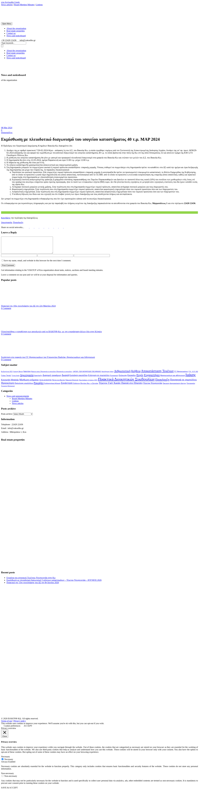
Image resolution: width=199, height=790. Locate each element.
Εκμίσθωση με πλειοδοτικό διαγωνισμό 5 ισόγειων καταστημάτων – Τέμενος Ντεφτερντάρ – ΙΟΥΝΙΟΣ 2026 (54, 580)
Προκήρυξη (18, 222)
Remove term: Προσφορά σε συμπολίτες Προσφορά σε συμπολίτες (51, 371)
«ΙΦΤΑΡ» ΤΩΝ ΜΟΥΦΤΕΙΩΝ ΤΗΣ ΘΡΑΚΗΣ (87, 371)
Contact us (11, 33)
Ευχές (139, 375)
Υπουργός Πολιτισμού (8, 386)
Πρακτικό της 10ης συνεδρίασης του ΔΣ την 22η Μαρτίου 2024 (28, 306)
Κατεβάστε (6, 218)
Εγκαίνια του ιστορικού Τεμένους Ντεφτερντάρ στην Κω (31, 578)
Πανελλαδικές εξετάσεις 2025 (88, 380)
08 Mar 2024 (6, 128)
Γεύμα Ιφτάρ (15, 375)
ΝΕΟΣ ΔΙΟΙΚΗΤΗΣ (45, 380)
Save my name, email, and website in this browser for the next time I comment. (37, 260)
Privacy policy (20, 721)
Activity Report (18, 371)
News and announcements (17, 396)
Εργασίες (131, 375)
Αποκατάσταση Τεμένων (157, 371)
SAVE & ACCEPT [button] (9, 787)
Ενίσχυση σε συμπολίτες (99, 375)
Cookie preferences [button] (12, 726)
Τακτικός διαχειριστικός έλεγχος (174, 383)
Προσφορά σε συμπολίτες (183, 379)
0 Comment (6, 308)
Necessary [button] (5, 756)
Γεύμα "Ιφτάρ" (6, 375)
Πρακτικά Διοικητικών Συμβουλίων (126, 379)
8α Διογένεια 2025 (7, 371)
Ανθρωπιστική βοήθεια (127, 371)
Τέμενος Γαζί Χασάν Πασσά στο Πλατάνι (121, 383)
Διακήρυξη (38, 375)
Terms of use (6, 721)
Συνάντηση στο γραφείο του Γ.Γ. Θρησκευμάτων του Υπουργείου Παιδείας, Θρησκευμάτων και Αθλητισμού (48, 357)
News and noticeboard (16, 36)
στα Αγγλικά (6, 2)
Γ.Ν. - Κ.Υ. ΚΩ (193, 371)
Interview (27, 371)
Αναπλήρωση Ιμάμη (107, 371)
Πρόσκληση (7, 382)
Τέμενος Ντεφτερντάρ (152, 383)
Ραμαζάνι (39, 382)
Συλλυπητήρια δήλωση (52, 383)
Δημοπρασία (6, 222)
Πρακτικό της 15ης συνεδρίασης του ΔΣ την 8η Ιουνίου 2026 (32, 582)
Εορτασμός (114, 375)
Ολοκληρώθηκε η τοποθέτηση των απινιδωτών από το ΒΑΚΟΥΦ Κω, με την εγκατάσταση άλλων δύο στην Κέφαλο (51, 331)
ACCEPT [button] (28, 726)
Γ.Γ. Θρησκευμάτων (181, 371)
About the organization (16, 28)
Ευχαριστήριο (152, 375)
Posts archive (6, 414)
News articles (7, 5)
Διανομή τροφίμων (52, 375)
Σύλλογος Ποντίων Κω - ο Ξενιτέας (85, 383)
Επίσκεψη (123, 375)
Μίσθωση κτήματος (29, 379)
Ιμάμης (190, 375)
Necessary (8, 759)
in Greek (16, 2)
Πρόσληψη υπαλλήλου (24, 383)
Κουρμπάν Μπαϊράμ (10, 380)
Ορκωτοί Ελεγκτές (72, 380)
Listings (39, 5)
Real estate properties (15, 31)
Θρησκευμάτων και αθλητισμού (172, 375)
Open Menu (6, 24)
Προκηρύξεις (6, 132)
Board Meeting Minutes (24, 5)
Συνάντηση (67, 383)
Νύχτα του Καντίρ (58, 380)
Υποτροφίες (191, 383)
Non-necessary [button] (7, 773)
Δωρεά (65, 375)
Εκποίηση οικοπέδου (78, 375)
